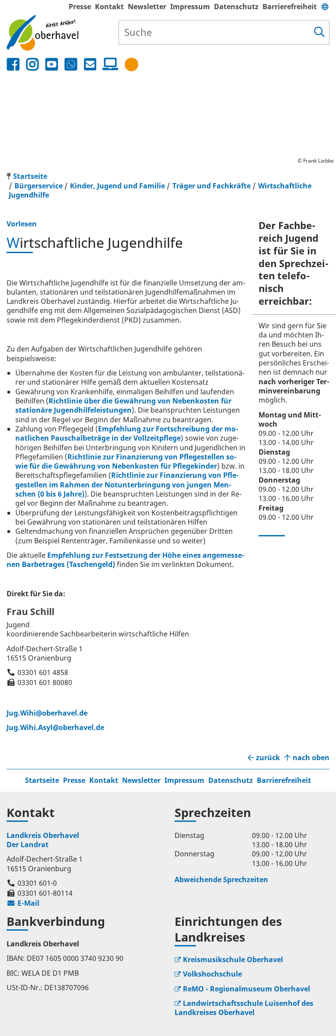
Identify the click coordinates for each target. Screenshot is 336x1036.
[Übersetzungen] (325, 6)
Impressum (190, 6)
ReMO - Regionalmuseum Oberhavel (246, 989)
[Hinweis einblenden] (131, 64)
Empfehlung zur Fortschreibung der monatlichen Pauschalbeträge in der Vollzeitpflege (126, 433)
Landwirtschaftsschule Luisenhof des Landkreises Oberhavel (244, 1007)
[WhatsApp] (71, 64)
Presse (80, 6)
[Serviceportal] (108, 64)
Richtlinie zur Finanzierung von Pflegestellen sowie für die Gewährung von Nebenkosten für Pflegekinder (126, 461)
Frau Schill (30, 611)
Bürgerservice (38, 186)
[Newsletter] (90, 64)
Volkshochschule (212, 974)
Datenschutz (236, 6)
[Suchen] (319, 32)
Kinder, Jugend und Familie (117, 186)
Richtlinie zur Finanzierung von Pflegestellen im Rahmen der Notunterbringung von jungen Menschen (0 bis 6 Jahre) (127, 484)
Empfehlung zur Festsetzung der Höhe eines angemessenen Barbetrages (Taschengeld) (126, 559)
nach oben (311, 757)
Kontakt (109, 6)
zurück (268, 757)
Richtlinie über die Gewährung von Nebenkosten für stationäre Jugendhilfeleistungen (123, 405)
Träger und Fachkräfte (211, 186)
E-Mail (23, 903)
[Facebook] (13, 64)
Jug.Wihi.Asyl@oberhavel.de (55, 727)
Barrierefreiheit (289, 6)
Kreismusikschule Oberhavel (233, 959)
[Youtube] (51, 64)
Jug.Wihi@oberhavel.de (47, 713)
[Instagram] (32, 64)
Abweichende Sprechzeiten (221, 879)
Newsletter (147, 6)
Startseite (42, 780)
